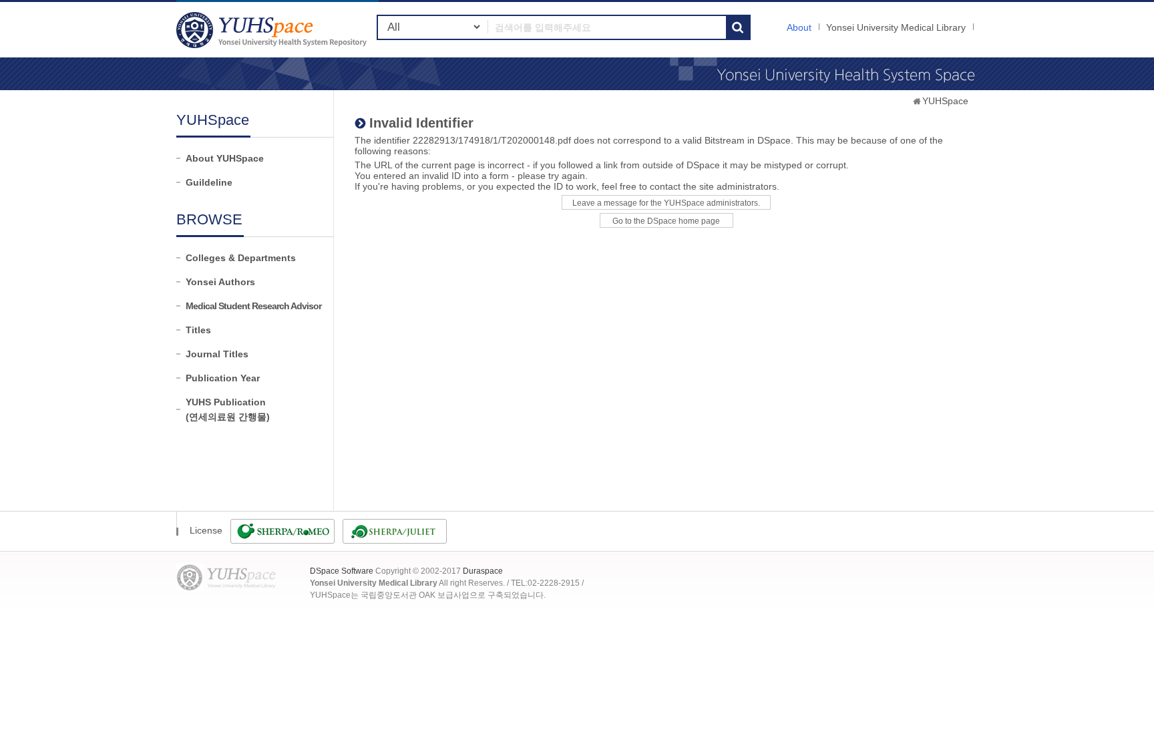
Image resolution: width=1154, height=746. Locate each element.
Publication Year (223, 378)
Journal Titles (217, 354)
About (799, 27)
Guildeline (209, 182)
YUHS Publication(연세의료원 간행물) (228, 409)
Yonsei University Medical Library (896, 27)
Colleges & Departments (241, 257)
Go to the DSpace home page (666, 221)
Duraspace (483, 571)
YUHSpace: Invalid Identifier (273, 30)
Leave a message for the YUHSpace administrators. (666, 203)
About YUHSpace (225, 158)
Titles (198, 330)
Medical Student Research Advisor (253, 306)
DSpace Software (341, 571)
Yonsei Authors (220, 281)
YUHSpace (945, 101)
